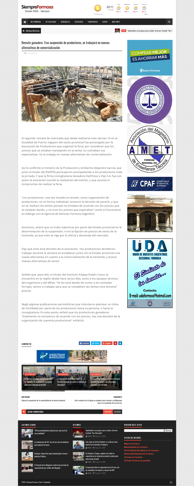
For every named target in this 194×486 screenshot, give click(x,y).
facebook (107, 411)
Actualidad (51, 21)
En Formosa (36, 21)
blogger (117, 411)
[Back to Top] (171, 482)
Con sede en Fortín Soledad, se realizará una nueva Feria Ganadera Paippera (101, 443)
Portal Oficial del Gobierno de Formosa (141, 450)
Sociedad (79, 21)
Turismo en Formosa (133, 456)
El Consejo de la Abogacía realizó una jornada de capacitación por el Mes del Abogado (51, 466)
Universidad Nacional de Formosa (139, 453)
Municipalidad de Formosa (135, 446)
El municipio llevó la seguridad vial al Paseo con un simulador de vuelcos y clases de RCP (102, 469)
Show (104, 21)
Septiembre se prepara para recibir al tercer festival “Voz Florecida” (140, 30)
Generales (65, 21)
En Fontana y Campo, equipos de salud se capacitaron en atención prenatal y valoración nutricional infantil (38, 381)
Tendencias (93, 21)
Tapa (110, 31)
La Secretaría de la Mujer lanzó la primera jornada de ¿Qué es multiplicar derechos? (71, 381)
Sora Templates (45, 482)
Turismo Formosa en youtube (137, 460)
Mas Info (116, 21)
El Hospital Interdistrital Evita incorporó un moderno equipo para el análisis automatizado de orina (105, 381)
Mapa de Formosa (132, 443)
